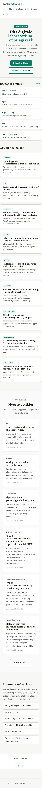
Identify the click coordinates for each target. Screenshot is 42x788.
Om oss (34, 9)
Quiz (27, 9)
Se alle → (38, 84)
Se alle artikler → (21, 662)
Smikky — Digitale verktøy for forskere (19, 719)
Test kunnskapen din (21, 70)
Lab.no (12, 4)
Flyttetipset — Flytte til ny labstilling (19, 725)
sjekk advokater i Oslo (13, 731)
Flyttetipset (21, 762)
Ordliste (19, 9)
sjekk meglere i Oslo (12, 712)
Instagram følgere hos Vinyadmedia (18, 705)
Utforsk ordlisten (21, 63)
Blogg (11, 9)
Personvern (30, 783)
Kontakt (6, 14)
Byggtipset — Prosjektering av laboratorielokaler (16, 739)
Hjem (5, 9)
